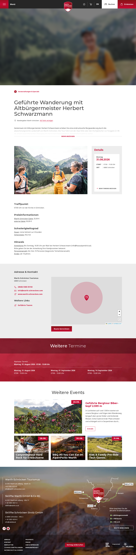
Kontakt (7, 542)
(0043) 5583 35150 (25, 287)
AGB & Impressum (32, 545)
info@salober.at (10, 522)
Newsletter (8, 545)
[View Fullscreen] (119, 319)
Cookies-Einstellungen (13, 547)
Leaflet (109, 323)
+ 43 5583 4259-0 (11, 519)
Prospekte (29, 539)
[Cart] (90, 4)
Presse (28, 542)
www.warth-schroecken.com (30, 294)
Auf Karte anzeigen (46, 120)
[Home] (15, 91)
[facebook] (4, 528)
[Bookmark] (84, 4)
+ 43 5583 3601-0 (11, 503)
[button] (87, 298)
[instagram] (8, 528)
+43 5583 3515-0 (11, 486)
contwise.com (117, 323)
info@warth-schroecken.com (30, 290)
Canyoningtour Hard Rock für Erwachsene (30, 456)
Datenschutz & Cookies (13, 550)
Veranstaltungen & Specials (28, 92)
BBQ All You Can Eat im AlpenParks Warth (67, 456)
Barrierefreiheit (32, 547)
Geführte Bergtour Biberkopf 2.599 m (101, 405)
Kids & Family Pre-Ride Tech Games (103, 456)
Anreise (7, 539)
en (97, 4)
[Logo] (68, 7)
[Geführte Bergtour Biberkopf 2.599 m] (48, 416)
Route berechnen (121, 528)
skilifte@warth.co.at (12, 505)
